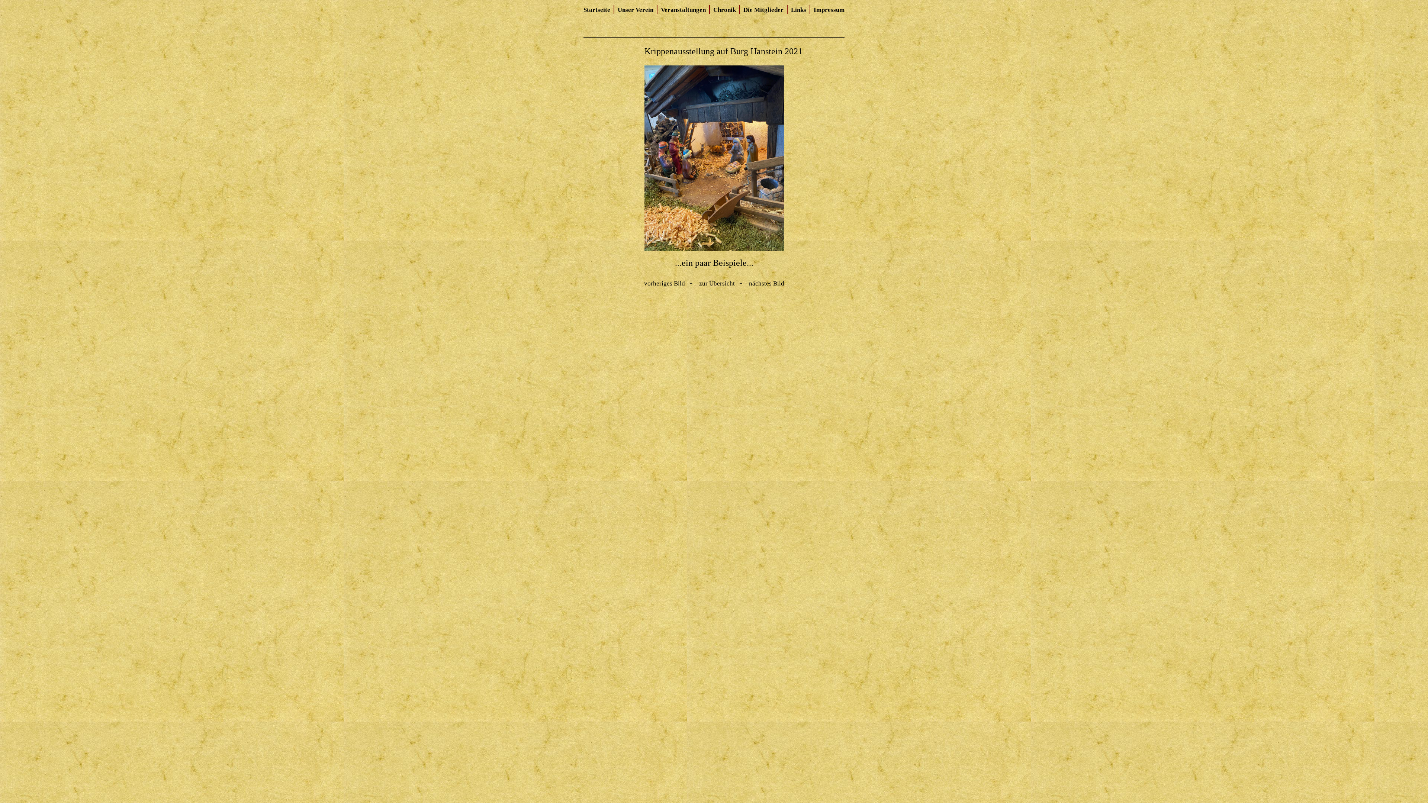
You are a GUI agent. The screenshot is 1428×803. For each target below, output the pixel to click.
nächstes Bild (766, 283)
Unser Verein (635, 9)
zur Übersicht (717, 283)
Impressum (829, 9)
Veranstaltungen (683, 9)
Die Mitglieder (763, 9)
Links (798, 9)
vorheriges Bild (664, 283)
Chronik (724, 9)
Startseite (596, 9)
